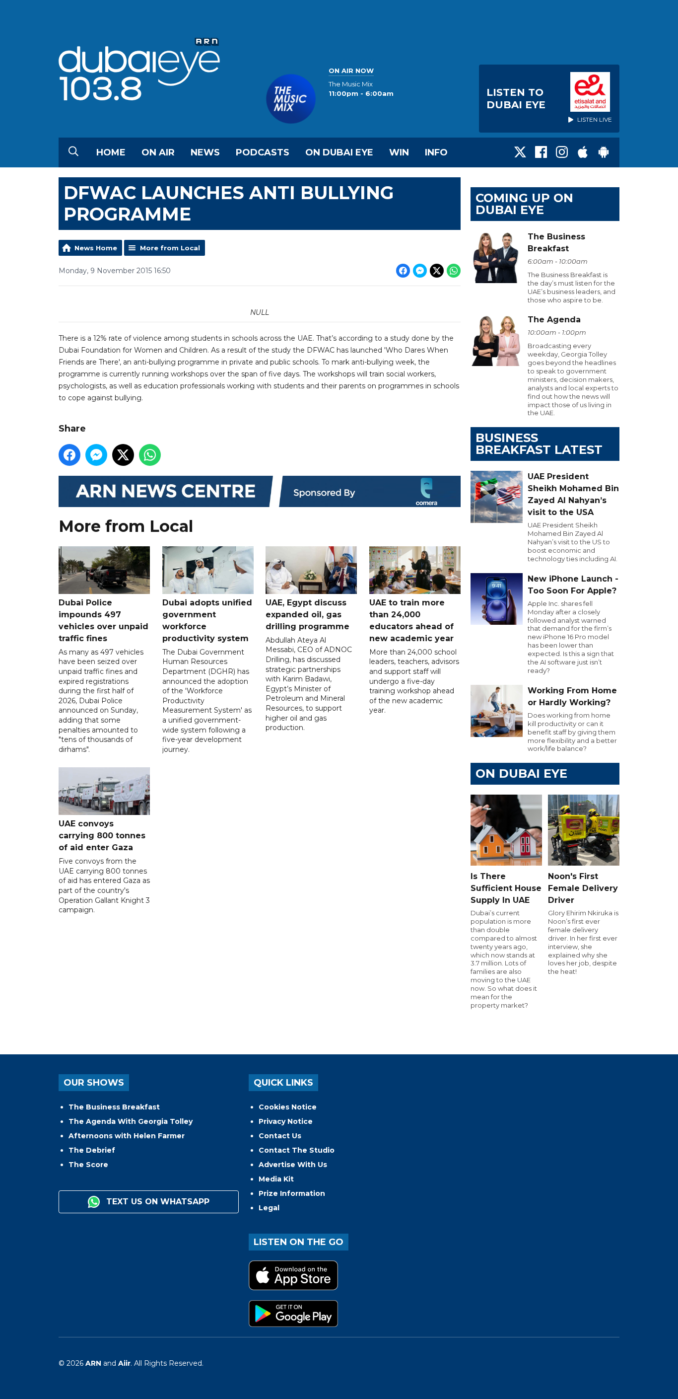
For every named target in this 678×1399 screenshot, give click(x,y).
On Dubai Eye (339, 152)
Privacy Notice (286, 1121)
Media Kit (276, 1179)
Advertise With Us (293, 1164)
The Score (88, 1164)
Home (111, 152)
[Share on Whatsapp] (454, 271)
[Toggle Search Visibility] (73, 152)
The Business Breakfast (114, 1107)
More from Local (170, 248)
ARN (93, 1363)
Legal (269, 1207)
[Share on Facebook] (403, 271)
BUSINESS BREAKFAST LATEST (539, 444)
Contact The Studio (297, 1150)
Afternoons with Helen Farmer (126, 1135)
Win (399, 152)
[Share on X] (437, 271)
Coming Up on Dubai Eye (524, 204)
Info (436, 152)
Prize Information (292, 1193)
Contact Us (280, 1135)
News (205, 152)
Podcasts (262, 152)
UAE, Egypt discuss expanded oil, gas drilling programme (307, 614)
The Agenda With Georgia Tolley (130, 1121)
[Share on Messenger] (420, 271)
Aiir (124, 1363)
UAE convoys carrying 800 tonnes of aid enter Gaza (102, 835)
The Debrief (91, 1150)
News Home (95, 248)
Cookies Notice (288, 1107)
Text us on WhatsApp (156, 1201)
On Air (158, 152)
